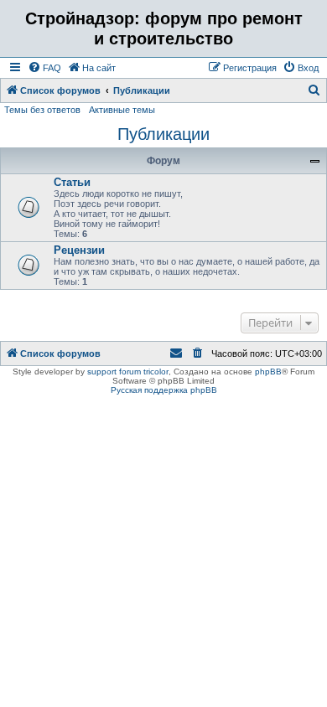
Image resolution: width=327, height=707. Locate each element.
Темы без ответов (42, 110)
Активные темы (122, 110)
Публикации (163, 134)
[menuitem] (44, 68)
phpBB (268, 371)
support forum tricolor (128, 371)
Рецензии (79, 250)
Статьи (72, 182)
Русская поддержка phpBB (164, 390)
